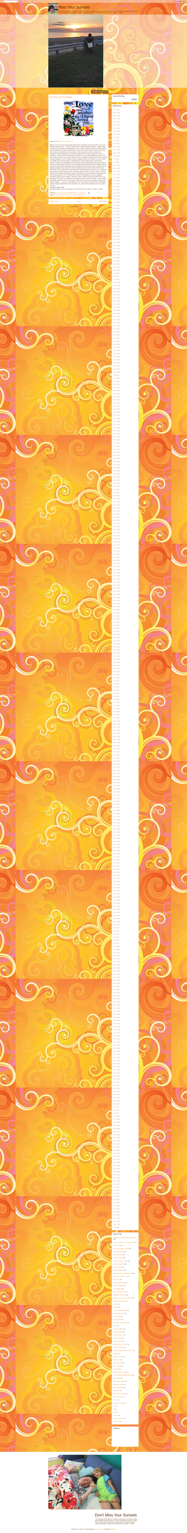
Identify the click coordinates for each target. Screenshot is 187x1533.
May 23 (115, 230)
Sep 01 (115, 894)
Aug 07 (115, 671)
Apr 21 (115, 396)
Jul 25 (115, 159)
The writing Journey (119, 1393)
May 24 (115, 727)
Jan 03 (115, 193)
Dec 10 (115, 319)
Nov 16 (115, 325)
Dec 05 (115, 832)
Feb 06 (115, 792)
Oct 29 (115, 180)
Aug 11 (115, 909)
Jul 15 (115, 489)
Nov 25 (115, 254)
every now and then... (120, 1276)
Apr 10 (115, 517)
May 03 (115, 983)
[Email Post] (88, 193)
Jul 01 (115, 214)
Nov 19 (115, 603)
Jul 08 (115, 162)
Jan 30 (115, 795)
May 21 (115, 501)
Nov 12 (115, 434)
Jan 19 (115, 1144)
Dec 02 (115, 424)
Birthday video (117, 1338)
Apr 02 (115, 523)
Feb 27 (115, 119)
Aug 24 (115, 356)
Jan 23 (115, 1036)
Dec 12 (115, 418)
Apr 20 (115, 989)
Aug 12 (115, 362)
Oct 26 (115, 613)
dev (114, 1406)
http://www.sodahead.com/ (65, 141)
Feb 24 (115, 785)
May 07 (115, 387)
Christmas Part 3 (118, 1347)
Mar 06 (115, 779)
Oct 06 (115, 134)
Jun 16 (115, 498)
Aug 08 (115, 369)
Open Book (116, 1378)
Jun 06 (115, 199)
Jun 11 (115, 708)
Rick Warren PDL (118, 1384)
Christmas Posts (118, 1251)
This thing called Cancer (120, 1248)
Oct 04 (115, 208)
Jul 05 (115, 696)
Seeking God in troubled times (122, 1273)
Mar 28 (115, 764)
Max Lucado (117, 1366)
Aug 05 (115, 156)
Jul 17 (115, 1190)
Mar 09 (115, 776)
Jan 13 (115, 557)
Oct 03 (115, 631)
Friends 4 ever (117, 1356)
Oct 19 (115, 1082)
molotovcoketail (99, 1529)
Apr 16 (115, 1209)
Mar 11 (115, 773)
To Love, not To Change (61, 97)
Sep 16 (115, 196)
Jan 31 (115, 545)
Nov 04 (115, 1171)
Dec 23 (115, 576)
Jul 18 (115, 137)
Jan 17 (115, 551)
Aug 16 (115, 665)
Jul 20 (115, 934)
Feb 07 (115, 1026)
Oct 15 (115, 622)
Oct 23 (115, 616)
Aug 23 (115, 267)
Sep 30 (115, 153)
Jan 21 (115, 798)
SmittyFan (116, 1390)
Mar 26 (115, 526)
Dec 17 (115, 823)
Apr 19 (115, 992)
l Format (115, 1415)
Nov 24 (115, 131)
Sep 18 (115, 264)
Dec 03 (115, 421)
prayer (115, 1304)
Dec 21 (115, 251)
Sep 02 (115, 464)
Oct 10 (115, 1088)
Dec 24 (115, 412)
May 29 (115, 1125)
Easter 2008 (117, 1316)
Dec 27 (115, 569)
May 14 (115, 508)
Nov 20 (115, 430)
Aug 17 (115, 211)
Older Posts (103, 201)
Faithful (115, 1353)
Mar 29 (115, 999)
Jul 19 (115, 684)
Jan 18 (115, 1147)
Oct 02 (115, 1175)
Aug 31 (115, 350)
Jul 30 (115, 227)
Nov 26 (115, 1063)
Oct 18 (115, 183)
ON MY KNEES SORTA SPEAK (122, 1375)
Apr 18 (115, 755)
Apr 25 (115, 748)
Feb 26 (115, 1017)
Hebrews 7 (116, 1360)
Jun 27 (115, 702)
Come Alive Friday (118, 1313)
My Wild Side (117, 1319)
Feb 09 (115, 539)
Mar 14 (115, 400)
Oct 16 (115, 619)
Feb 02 (115, 122)
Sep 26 (115, 881)
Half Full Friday (118, 1258)
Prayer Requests (59, 195)
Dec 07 (115, 588)
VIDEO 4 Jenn (117, 1397)
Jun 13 (115, 958)
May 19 (115, 733)
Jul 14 (115, 140)
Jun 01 (115, 962)
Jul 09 (115, 276)
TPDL (115, 1326)
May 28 (115, 724)
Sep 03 (115, 347)
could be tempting (118, 1403)
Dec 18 (115, 582)
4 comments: (82, 193)
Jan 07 (115, 563)
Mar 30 (115, 239)
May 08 (115, 977)
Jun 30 (115, 190)
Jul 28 (115, 273)
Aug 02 (115, 372)
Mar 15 (115, 242)
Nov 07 (115, 853)
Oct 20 (115, 224)
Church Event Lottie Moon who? (123, 1350)
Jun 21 (115, 705)
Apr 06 (115, 236)
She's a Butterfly (118, 1387)
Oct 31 (115, 857)
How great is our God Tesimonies (123, 1242)
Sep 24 (115, 637)
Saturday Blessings (119, 1282)
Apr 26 (115, 986)
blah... (115, 1400)
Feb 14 (115, 1020)
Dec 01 (115, 835)
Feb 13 (115, 1023)
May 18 (115, 217)
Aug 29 (115, 467)
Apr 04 (115, 761)
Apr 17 (115, 514)
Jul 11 (115, 937)
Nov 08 (115, 606)
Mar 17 (115, 770)
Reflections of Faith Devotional (122, 1298)
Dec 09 (115, 829)
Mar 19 (115, 767)
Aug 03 (115, 674)
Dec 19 (115, 1051)
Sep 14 (115, 455)
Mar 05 (115, 116)
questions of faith (118, 1264)
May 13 (115, 288)
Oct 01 (115, 449)
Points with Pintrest (119, 1381)
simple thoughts (118, 1329)
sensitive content (118, 1418)
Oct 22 (115, 335)
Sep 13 (115, 884)
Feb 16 (115, 307)
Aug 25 (115, 659)
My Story (116, 1369)
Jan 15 (115, 202)
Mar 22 (115, 1005)
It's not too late (117, 1363)
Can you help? (117, 1341)
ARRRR (115, 1307)
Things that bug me (119, 1301)
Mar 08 (115, 1014)
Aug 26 (115, 353)
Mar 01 (115, 245)
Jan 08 (115, 1150)
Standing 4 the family (119, 1295)
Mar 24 (115, 1137)
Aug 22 (115, 474)
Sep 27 (115, 878)
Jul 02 (115, 943)
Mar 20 (115, 301)
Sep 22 (115, 640)
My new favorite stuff (119, 1292)
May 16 (115, 971)
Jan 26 (115, 548)
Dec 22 (115, 316)
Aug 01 (115, 924)
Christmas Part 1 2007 (120, 1344)
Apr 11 (115, 109)
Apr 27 (115, 146)
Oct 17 (115, 866)
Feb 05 (115, 403)
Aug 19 (115, 270)
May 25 (115, 285)
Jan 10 (115, 560)
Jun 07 (115, 714)
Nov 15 (115, 149)
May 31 (115, 282)
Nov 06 (115, 257)
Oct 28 (115, 261)
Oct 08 (115, 628)
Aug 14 (115, 480)
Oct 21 (115, 1079)
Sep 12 (115, 647)
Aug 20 (115, 662)
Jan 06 (115, 807)
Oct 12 (115, 446)
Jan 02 (115, 409)
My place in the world (119, 1372)
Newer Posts (54, 201)
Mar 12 (115, 1011)
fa (113, 1409)
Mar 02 (115, 174)
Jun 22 (115, 143)
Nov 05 (115, 437)
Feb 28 (115, 304)
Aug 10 (115, 366)
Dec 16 (115, 585)
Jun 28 (115, 378)
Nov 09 (115, 850)
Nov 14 (115, 847)
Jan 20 (115, 801)
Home (79, 201)
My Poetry (116, 1279)
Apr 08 (115, 520)
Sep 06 (115, 461)
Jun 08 (115, 381)
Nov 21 (115, 322)
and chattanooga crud (120, 1310)
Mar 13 (115, 532)
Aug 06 (115, 486)
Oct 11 (115, 869)
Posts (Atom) (82, 206)
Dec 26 (115, 313)
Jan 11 (115, 248)
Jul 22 (115, 187)
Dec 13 (115, 826)
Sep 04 (115, 653)
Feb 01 (115, 177)
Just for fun (116, 1245)
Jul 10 (115, 492)
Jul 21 (115, 1107)
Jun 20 (115, 279)
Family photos (117, 1254)
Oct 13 (115, 338)
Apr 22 (115, 295)
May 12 (115, 165)
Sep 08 (115, 344)
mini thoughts (117, 1288)
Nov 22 (115, 600)
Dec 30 (115, 310)
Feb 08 (115, 542)
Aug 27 (115, 656)
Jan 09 (115, 125)
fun (114, 1412)
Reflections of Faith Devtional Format (75, 195)
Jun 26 (115, 949)
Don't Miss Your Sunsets (69, 7)
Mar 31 (115, 168)
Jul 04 (115, 699)
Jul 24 (115, 1187)
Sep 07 (115, 887)
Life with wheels (118, 1285)
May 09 (115, 742)
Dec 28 (115, 1156)
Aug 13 (115, 668)
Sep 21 (115, 1221)
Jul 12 (115, 1193)
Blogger (113, 1529)
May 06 (115, 745)
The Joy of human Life (120, 1261)
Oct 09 (115, 625)
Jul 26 (115, 677)
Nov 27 (115, 594)
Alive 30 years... (118, 1335)
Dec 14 (115, 1057)
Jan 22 (115, 406)
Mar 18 (115, 529)
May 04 (115, 291)
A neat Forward (118, 1332)
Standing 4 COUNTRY (120, 1322)
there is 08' (116, 1421)
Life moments (117, 1267)
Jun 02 (115, 384)
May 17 (115, 112)
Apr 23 (115, 752)
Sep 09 (115, 458)
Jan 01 (115, 128)
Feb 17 (115, 535)
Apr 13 (115, 758)
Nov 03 (115, 329)
